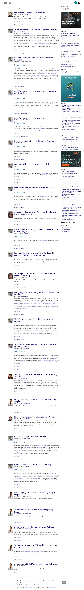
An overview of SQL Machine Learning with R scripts (31, 551)
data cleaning (36, 38)
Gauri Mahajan (25, 216)
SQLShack (9, 3)
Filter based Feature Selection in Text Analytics (34, 187)
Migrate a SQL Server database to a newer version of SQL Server (71, 216)
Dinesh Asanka (26, 33)
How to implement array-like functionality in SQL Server (71, 131)
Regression (40, 43)
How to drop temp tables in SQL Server (69, 139)
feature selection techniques (46, 305)
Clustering (35, 43)
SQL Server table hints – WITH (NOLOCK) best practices (70, 36)
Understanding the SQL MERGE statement (69, 49)
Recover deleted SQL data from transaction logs (71, 189)
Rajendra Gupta (26, 403)
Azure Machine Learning (40, 128)
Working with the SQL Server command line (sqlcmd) (69, 62)
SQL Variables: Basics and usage (67, 38)
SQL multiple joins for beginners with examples (70, 43)
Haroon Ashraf (25, 14)
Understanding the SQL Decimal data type (69, 60)
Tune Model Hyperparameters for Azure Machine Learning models (35, 345)
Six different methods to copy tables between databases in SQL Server (71, 109)
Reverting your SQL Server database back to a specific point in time (71, 211)
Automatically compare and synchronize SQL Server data (70, 195)
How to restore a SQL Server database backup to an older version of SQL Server (71, 219)
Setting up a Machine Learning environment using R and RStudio (36, 375)
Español (72, 3)
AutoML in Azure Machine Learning (29, 118)
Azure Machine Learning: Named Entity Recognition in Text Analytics (36, 230)
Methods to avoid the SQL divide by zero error (71, 115)
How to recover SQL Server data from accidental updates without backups (71, 192)
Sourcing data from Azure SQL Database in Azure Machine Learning (35, 274)
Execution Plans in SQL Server (66, 64)
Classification (42, 73)
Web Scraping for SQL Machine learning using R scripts (34, 493)
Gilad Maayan (26, 418)
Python (22, 24)
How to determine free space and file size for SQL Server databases (71, 141)
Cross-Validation (42, 306)
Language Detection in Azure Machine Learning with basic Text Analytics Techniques (34, 254)
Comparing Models (32, 306)
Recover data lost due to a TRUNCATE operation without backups (71, 205)
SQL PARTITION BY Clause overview (68, 33)
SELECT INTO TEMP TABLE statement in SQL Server (71, 54)
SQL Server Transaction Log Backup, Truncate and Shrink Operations (71, 106)
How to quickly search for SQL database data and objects (71, 178)
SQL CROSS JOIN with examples (67, 48)
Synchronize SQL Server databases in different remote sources (71, 181)
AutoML (52, 75)
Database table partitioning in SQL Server (70, 137)
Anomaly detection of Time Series (48, 303)
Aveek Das (25, 378)
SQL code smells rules (66, 229)
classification (38, 40)
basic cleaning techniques (34, 305)
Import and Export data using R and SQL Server (34, 527)
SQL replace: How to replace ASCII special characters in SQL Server (71, 124)
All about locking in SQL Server (68, 133)
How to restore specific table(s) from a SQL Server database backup (71, 187)
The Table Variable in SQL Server (67, 39)
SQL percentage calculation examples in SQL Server (71, 71)
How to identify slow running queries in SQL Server (70, 127)
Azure (15, 53)
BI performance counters (67, 227)
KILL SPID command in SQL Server (68, 145)
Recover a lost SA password (66, 41)
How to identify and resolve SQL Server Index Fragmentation (70, 46)
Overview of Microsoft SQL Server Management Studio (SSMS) (70, 73)
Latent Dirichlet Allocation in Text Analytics (32, 164)
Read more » (17, 21)
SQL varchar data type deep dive (68, 129)
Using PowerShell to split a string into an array (71, 144)
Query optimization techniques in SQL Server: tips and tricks (71, 118)
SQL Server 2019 (25, 576)
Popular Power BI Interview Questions (68, 66)
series (50, 37)
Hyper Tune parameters (53, 306)
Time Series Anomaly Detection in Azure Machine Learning (35, 320)
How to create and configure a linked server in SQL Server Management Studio (71, 121)
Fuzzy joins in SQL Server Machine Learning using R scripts (36, 400)
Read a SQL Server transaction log (68, 171)
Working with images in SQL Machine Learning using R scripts (35, 546)
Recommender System (48, 43)
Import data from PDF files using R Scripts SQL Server (34, 510)
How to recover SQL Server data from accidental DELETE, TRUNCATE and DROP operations (71, 208)
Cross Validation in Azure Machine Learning (32, 464)
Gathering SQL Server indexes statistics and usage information (70, 69)
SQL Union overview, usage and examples (70, 149)
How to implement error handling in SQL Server (71, 111)
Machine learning (17, 24)
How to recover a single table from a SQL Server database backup (71, 202)
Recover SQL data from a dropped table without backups (71, 184)
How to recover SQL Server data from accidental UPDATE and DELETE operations (71, 176)
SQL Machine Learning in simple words (30, 12)
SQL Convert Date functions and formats (69, 58)
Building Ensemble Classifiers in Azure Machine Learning (34, 58)
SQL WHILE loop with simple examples (68, 56)
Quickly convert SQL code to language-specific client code (71, 199)
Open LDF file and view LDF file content (69, 197)
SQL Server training (65, 3)
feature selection (44, 38)
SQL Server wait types (66, 231)
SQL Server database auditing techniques (70, 173)
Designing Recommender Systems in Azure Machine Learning (36, 293)
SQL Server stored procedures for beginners (70, 135)
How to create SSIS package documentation (70, 213)
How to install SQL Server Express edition (70, 147)
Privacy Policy (30, 587)
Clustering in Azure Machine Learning (30, 436)
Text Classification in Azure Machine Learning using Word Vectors (36, 30)
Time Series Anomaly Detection (33, 75)
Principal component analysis (20, 306)
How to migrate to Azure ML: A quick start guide (34, 417)
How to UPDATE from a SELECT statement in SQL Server (70, 52)
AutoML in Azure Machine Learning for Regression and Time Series (35, 92)
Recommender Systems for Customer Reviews (34, 141)
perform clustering (19, 453)
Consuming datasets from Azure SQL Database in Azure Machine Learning (35, 213)
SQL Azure (26, 113)
